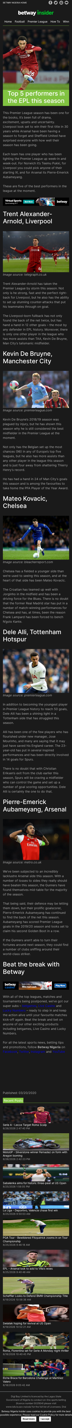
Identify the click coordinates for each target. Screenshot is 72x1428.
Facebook (10, 1051)
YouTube (58, 1051)
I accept (45, 1419)
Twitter (24, 1051)
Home (8, 21)
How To (55, 21)
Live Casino (46, 1006)
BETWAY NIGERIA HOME (15, 2)
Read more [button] (29, 1419)
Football (20, 21)
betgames (29, 1006)
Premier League (37, 21)
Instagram (38, 1051)
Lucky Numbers (14, 1010)
